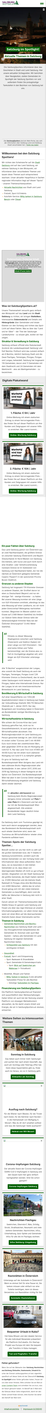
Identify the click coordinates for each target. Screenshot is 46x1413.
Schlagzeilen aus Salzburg (18, 945)
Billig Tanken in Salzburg (17, 977)
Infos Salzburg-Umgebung (23, 1242)
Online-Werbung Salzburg (23, 435)
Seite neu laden (32, 145)
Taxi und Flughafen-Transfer (23, 1354)
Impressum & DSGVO (32, 1409)
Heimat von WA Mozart (23, 1131)
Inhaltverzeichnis (11, 1409)
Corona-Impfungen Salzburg (23, 1186)
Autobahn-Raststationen (23, 1298)
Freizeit (7, 956)
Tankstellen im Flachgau (28, 983)
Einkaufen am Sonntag (23, 1076)
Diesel (18, 199)
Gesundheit (9, 953)
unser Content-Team (9, 1385)
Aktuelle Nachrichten (13, 187)
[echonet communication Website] (23, 1406)
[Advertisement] (23, 114)
